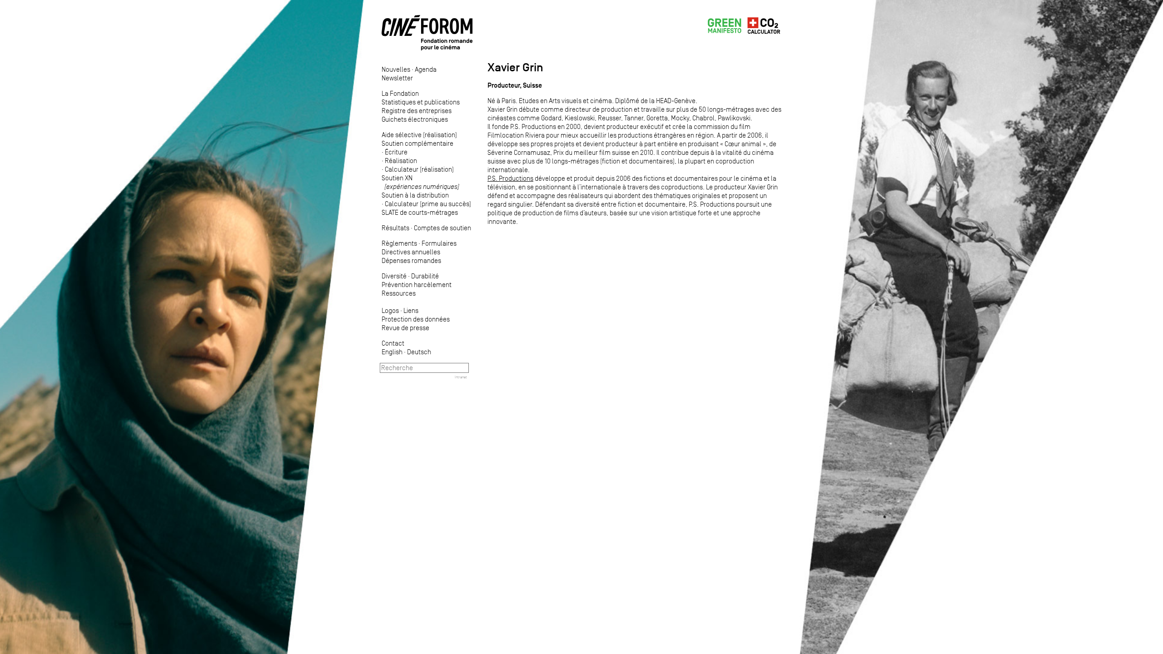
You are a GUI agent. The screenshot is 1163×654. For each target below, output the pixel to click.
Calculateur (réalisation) (419, 169)
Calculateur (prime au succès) (428, 204)
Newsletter (397, 78)
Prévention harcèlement (417, 284)
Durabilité (425, 276)
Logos (390, 310)
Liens (410, 310)
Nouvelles (396, 69)
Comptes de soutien (442, 228)
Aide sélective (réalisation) (419, 135)
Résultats (395, 228)
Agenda (426, 69)
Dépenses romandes (411, 260)
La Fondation (400, 93)
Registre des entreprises (417, 110)
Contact (393, 343)
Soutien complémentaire (417, 143)
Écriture (396, 152)
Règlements (399, 243)
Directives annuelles (411, 252)
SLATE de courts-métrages (420, 212)
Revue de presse (405, 328)
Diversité (394, 276)
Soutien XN (420, 182)
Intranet (461, 377)
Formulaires (439, 243)
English (392, 352)
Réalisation (401, 160)
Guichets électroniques (415, 119)
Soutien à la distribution (415, 195)
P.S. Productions (510, 178)
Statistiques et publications (421, 102)
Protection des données (416, 319)
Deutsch (419, 352)
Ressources (399, 293)
